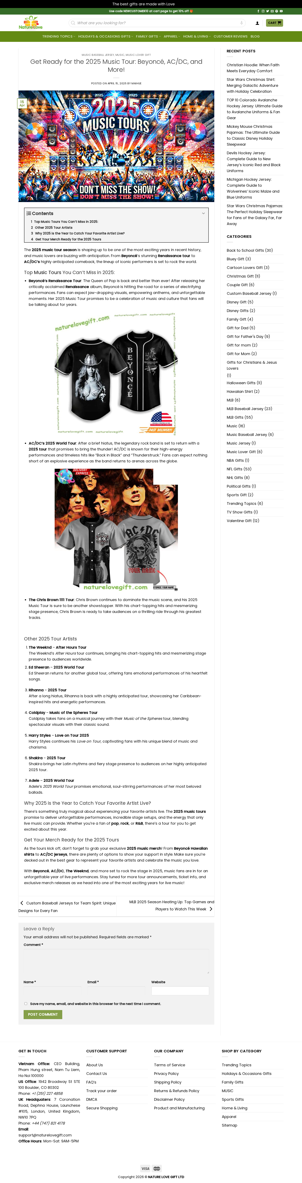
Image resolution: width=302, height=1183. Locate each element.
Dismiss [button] (183, 4)
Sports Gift (237, 494)
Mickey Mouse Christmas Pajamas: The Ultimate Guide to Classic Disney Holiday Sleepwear (253, 135)
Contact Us (96, 1073)
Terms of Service (169, 1065)
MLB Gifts (235, 417)
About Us (94, 1065)
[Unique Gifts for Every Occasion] (35, 23)
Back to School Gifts (245, 250)
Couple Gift (237, 284)
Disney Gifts (238, 310)
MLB (230, 400)
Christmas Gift (240, 276)
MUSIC (227, 1090)
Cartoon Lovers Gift (245, 267)
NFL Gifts (234, 469)
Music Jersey (238, 443)
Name (30, 982)
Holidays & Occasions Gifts (104, 36)
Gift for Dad (237, 327)
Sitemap (229, 1125)
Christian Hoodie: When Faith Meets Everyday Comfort (253, 67)
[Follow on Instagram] (263, 11)
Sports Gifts (233, 1099)
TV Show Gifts (239, 512)
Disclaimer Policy (169, 1099)
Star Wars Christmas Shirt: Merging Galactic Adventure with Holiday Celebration (252, 85)
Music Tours (47, 272)
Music (119, 55)
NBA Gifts (235, 460)
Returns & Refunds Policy (176, 1090)
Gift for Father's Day (245, 336)
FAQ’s (91, 1082)
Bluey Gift (235, 259)
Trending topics (57, 36)
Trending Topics (241, 503)
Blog (255, 36)
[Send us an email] (272, 11)
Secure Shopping (102, 1108)
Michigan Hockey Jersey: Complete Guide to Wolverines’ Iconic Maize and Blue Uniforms (253, 188)
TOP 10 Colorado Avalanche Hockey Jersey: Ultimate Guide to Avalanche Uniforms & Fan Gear (254, 108)
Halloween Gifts (241, 382)
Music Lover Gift (138, 55)
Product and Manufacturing (179, 1108)
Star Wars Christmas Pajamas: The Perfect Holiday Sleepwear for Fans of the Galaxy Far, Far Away (255, 214)
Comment (33, 944)
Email (93, 982)
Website (158, 982)
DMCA (91, 1099)
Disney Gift (237, 302)
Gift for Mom (238, 353)
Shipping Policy (167, 1082)
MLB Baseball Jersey (245, 408)
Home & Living (195, 36)
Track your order (101, 1090)
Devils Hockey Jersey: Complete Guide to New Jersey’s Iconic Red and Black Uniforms (254, 161)
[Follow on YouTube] (281, 11)
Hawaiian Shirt (240, 391)
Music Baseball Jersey (98, 55)
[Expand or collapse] (203, 213)
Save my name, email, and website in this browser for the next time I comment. (95, 1003)
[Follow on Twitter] (267, 11)
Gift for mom (239, 345)
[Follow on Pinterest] (276, 11)
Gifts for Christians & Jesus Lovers (252, 365)
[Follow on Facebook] (258, 11)
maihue (136, 83)
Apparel (171, 36)
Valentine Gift (239, 520)
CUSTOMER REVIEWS (231, 36)
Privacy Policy (166, 1073)
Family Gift (236, 319)
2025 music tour (47, 249)
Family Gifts (147, 36)
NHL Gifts (235, 477)
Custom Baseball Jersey (249, 293)
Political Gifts (239, 486)
